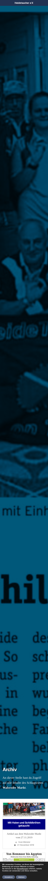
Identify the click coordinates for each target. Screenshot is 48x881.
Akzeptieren (9, 877)
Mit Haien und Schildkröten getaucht (24, 824)
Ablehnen (21, 877)
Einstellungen (22, 869)
